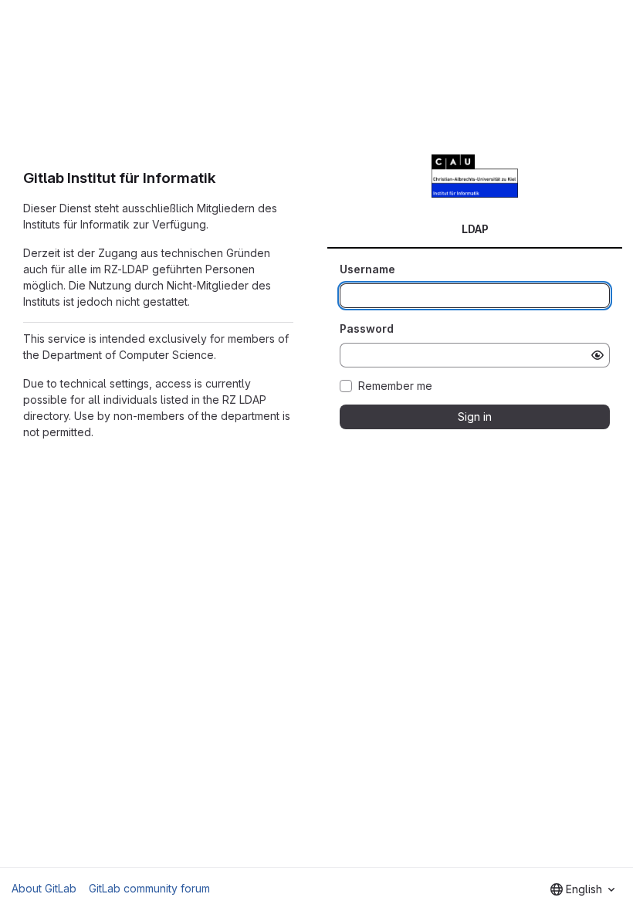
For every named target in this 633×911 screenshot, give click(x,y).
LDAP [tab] (475, 228)
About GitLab (44, 888)
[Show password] (597, 355)
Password (367, 328)
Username (367, 269)
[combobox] (582, 889)
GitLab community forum (149, 888)
